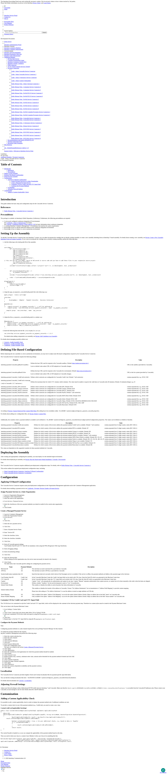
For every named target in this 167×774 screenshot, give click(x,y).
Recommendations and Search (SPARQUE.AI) (21, 140)
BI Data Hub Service (13, 59)
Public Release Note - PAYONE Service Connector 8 (26, 138)
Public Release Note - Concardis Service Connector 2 (26, 119)
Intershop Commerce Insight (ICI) (17, 62)
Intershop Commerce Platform (12, 48)
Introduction (7, 168)
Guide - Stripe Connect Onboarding (21, 80)
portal (5, 9)
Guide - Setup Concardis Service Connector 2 (23, 74)
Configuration (8, 178)
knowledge (7, 7)
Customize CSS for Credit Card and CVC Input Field (26, 184)
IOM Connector (12, 65)
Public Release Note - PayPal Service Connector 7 (25, 105)
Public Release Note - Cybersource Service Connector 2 (26, 123)
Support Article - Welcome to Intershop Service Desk (18, 151)
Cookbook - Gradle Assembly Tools (14, 345)
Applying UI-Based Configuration (17, 179)
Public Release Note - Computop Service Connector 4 (26, 87)
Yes (4, 769)
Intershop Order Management (12, 55)
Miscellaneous (8, 144)
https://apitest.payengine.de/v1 (80, 363)
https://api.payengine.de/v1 (84, 371)
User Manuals (8, 23)
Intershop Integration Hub (15, 141)
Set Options (163, 772)
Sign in (6, 18)
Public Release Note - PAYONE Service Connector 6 (26, 132)
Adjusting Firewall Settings (15, 189)
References (11, 170)
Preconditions (11, 172)
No (3, 771)
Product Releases (9, 24)
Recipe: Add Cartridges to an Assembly (46, 336)
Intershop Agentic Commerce (16, 63)
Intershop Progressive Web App (13, 54)
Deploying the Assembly (11, 176)
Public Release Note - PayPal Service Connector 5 (25, 99)
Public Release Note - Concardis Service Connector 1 (26, 118)
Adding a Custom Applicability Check (18, 192)
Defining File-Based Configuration (13, 175)
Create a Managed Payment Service (21, 183)
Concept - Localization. (25, 680)
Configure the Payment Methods (20, 186)
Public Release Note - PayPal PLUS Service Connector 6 (27, 96)
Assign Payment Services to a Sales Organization (24, 181)
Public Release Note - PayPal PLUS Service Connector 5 (27, 93)
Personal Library (8, 34)
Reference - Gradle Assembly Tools (14, 343)
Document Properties (8, 160)
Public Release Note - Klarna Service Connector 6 (25, 126)
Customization (8, 190)
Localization (11, 187)
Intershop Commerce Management (13, 49)
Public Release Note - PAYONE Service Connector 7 (26, 135)
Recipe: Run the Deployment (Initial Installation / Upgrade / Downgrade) (45, 459)
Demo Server (7, 41)
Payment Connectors (13, 68)
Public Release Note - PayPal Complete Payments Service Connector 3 (30, 115)
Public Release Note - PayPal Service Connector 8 (25, 109)
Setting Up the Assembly (11, 173)
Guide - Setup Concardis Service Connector (23, 71)
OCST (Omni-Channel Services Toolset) (19, 66)
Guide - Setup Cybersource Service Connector (24, 77)
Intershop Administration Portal (12, 44)
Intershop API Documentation (12, 52)
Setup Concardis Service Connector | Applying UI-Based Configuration (23, 471)
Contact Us (7, 17)
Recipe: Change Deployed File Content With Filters (22, 411)
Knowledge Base (9, 21)
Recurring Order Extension (15, 143)
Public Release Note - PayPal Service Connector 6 (25, 102)
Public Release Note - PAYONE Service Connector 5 (26, 129)
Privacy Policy (37, 3)
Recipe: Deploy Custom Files (38, 414)
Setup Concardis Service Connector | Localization (17, 473)
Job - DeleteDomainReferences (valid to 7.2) (16, 148)
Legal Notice (47, 3)
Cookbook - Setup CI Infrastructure (16, 223)
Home (2, 761)
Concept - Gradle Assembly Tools (13, 342)
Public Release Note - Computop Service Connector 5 (26, 90)
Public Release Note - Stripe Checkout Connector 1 (25, 84)
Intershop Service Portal (10, 15)
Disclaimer (5, 747)
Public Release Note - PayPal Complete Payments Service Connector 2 (30, 112)
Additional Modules (9, 57)
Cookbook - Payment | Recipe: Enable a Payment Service (43, 488)
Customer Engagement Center (16, 60)
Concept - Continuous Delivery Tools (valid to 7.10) (21, 224)
